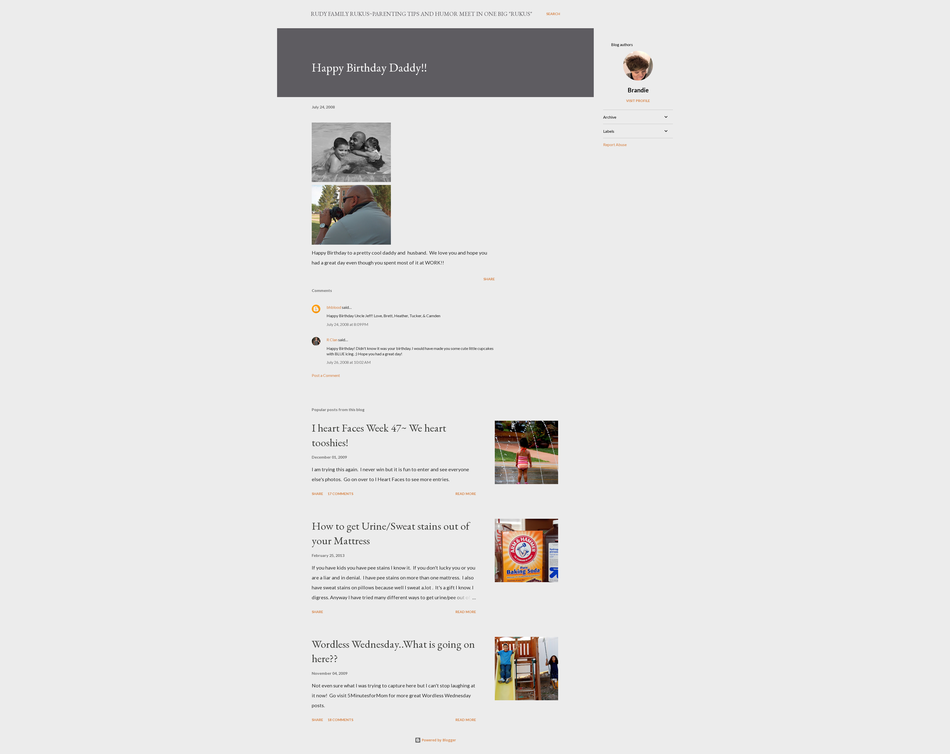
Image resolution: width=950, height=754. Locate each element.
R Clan (332, 339)
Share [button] (489, 279)
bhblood (334, 307)
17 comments (340, 494)
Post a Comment (326, 375)
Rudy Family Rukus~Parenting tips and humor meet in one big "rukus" (421, 14)
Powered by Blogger (438, 740)
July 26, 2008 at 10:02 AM (349, 362)
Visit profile (638, 101)
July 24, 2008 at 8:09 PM (347, 324)
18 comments (340, 720)
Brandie (638, 90)
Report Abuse (615, 144)
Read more (465, 494)
